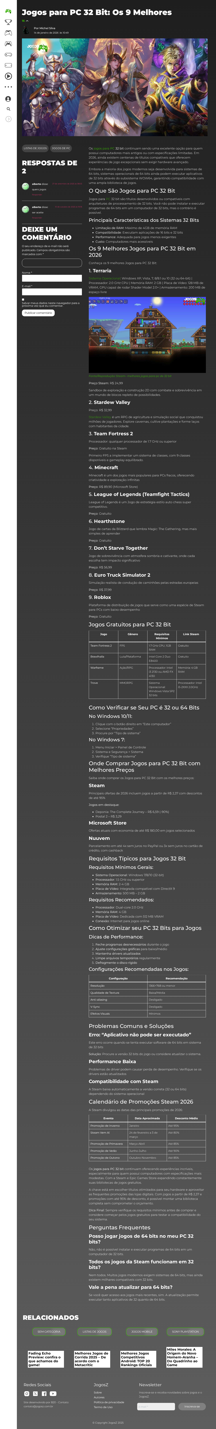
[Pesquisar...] (8, 109)
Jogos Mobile (142, 1331)
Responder (37, 194)
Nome (27, 272)
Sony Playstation (185, 1331)
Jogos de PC (61, 148)
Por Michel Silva (44, 28)
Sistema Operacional (104, 278)
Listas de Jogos (35, 148)
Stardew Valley (100, 417)
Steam (120, 376)
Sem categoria (49, 1331)
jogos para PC (104, 148)
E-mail (27, 286)
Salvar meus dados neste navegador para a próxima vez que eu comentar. (50, 304)
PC (108, 199)
